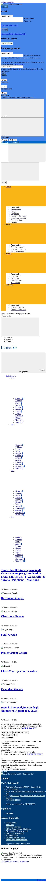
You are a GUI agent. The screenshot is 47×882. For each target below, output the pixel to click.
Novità (8, 339)
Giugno (19, 409)
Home (8, 337)
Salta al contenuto (7, 2)
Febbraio (18, 401)
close (4, 182)
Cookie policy (11, 823)
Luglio (18, 411)
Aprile (18, 405)
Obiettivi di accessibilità (15, 833)
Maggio (19, 407)
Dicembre (19, 422)
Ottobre (18, 418)
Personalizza (6, 732)
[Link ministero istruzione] (11, 4)
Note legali (10, 825)
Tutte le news (11, 376)
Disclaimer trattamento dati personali (15, 862)
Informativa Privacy (13, 827)
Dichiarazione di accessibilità (17, 831)
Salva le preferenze (19, 769)
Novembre (19, 420)
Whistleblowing (12, 835)
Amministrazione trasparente (16, 840)
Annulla (4, 140)
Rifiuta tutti (20, 732)
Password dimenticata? (9, 25)
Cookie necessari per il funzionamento (15, 761)
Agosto (18, 414)
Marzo (18, 403)
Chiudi (4, 80)
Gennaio (19, 399)
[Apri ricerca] (27, 152)
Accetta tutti (9, 735)
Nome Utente (29, 18)
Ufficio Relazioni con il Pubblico (18, 829)
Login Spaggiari (19, 64)
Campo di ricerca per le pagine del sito (15, 314)
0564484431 (14, 789)
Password (27, 21)
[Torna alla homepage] (23, 142)
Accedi (4, 6)
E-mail (26, 55)
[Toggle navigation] (20, 171)
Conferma (13, 140)
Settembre (19, 416)
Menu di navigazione (32, 371)
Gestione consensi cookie (15, 838)
